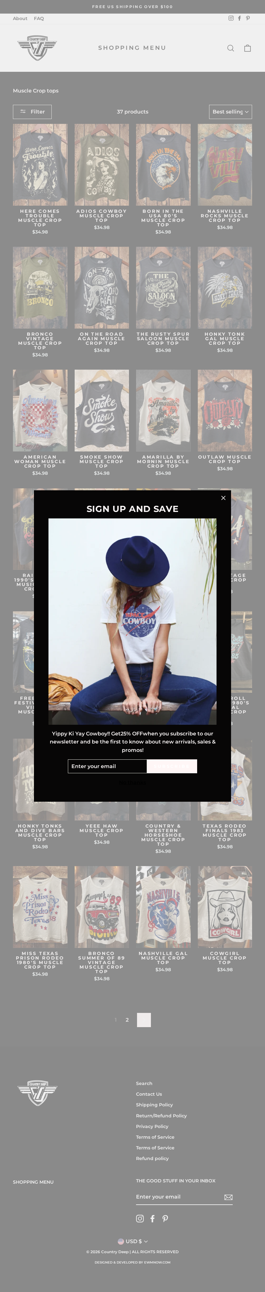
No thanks (132, 782)
